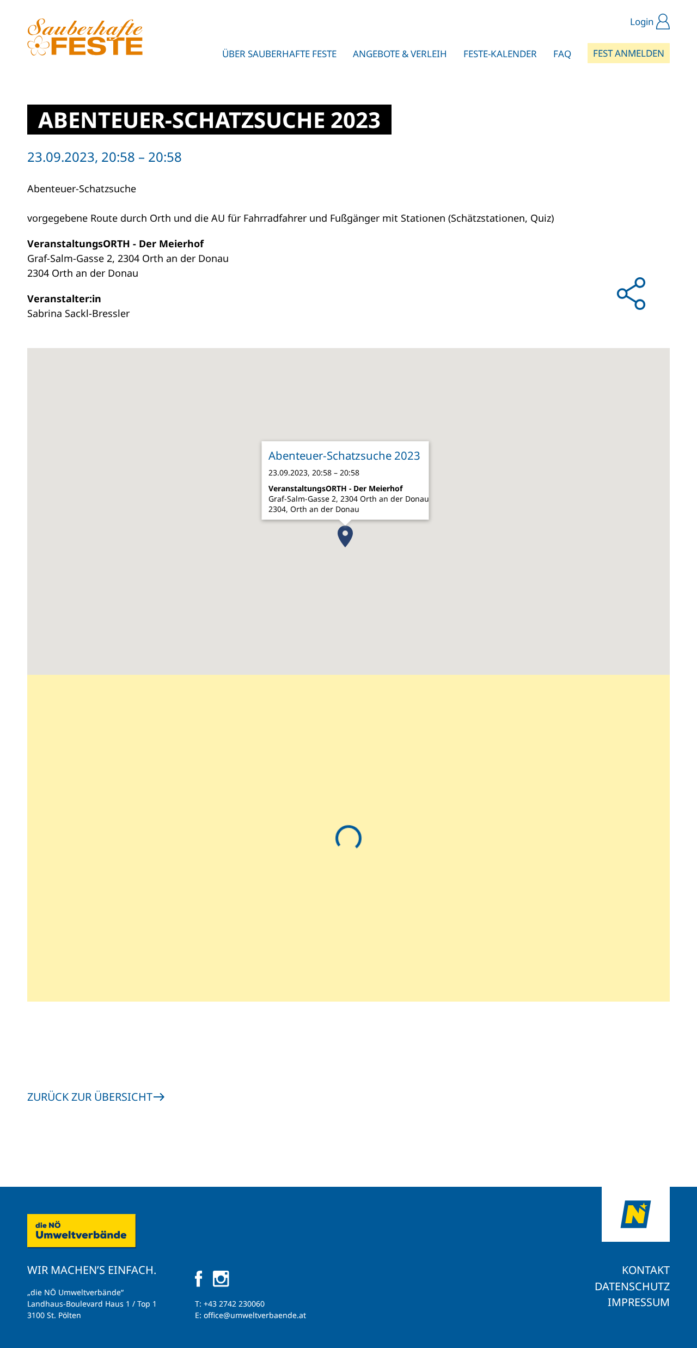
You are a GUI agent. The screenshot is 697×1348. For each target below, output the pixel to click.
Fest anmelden (628, 53)
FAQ (562, 53)
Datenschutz (632, 1286)
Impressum (639, 1302)
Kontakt (646, 1269)
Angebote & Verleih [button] (400, 53)
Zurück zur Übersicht (89, 1096)
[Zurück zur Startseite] (85, 37)
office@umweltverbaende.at (255, 1315)
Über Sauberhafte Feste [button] (279, 53)
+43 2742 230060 (234, 1303)
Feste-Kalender (500, 53)
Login (642, 21)
